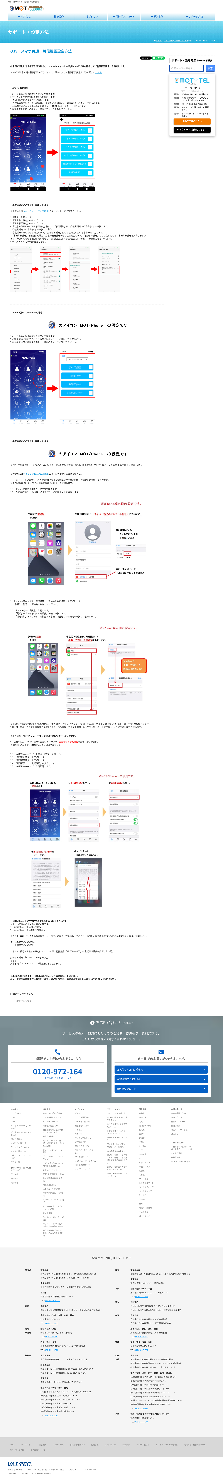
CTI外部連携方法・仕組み (53, 1174)
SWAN (141, 1133)
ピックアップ (144, 1162)
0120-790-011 (51, 1336)
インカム (78, 1129)
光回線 (77, 1113)
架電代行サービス (82, 1146)
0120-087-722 (141, 1336)
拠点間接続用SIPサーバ (84, 1165)
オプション (91, 16)
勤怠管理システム (82, 1125)
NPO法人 (143, 1146)
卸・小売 (142, 1195)
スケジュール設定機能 (52, 1188)
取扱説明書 (175, 1157)
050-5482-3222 (52, 1300)
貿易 (141, 1203)
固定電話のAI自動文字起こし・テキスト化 (53, 1131)
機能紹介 (58, 16)
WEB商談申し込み (178, 1113)
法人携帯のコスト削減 (116, 1151)
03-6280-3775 (51, 1415)
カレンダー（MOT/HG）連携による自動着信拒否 (53, 1225)
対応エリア (175, 1133)
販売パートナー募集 (179, 1129)
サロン (142, 1142)
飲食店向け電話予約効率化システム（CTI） (117, 1168)
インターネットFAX (51, 1121)
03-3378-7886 (141, 1296)
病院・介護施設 (145, 1207)
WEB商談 (126, 1444)
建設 (141, 1121)
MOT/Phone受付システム (85, 1161)
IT (140, 1158)
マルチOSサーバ (81, 1157)
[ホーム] (27, 10)
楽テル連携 (47, 1213)
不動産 (142, 1113)
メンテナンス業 (145, 1191)
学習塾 (142, 1199)
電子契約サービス (37, 1450)
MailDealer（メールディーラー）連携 (53, 1207)
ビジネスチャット (50, 1169)
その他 (142, 1175)
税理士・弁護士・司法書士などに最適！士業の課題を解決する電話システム (117, 1159)
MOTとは (25, 16)
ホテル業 (142, 1117)
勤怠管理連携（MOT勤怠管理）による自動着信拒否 (53, 1233)
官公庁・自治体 (145, 1125)
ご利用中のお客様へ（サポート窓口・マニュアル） (182, 1147)
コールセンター (145, 1216)
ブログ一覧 (15, 1162)
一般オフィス (144, 1166)
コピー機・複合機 (82, 1121)
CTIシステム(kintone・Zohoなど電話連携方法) (53, 1164)
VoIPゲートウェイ (82, 1169)
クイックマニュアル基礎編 (36, 211)
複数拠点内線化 (49, 1184)
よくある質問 (176, 1153)
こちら (98, 72)
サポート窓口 (195, 16)
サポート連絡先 (143, 1444)
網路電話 (14, 1178)
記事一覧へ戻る (23, 1000)
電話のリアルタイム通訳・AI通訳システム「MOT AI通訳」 (53, 1143)
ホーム (12, 1444)
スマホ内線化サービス (52, 1117)
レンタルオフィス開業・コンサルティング (117, 1132)
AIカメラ (78, 1133)
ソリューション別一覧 (116, 1113)
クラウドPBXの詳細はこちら (191, 129)
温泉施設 (142, 1154)
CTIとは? (14, 1117)
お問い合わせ (176, 1117)
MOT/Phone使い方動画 (52, 1113)
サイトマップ (26, 1444)
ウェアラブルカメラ (83, 1138)
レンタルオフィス (146, 1183)
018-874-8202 (51, 1323)
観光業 (142, 1129)
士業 (141, 1150)
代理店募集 (175, 1125)
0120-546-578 (141, 1408)
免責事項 (94, 1444)
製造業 (142, 1170)
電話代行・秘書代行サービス (196, 1444)
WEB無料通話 (80, 1142)
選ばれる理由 (16, 1139)
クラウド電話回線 (82, 1117)
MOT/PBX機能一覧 (18, 1143)
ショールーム (58, 1444)
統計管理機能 (48, 1136)
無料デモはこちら (191, 121)
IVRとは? (14, 1121)
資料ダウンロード (125, 16)
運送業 (142, 1138)
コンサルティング (146, 1187)
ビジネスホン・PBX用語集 (166, 1444)
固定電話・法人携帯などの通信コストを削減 (117, 1145)
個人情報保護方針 (77, 1444)
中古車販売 (143, 1211)
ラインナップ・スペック (21, 1147)
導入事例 (158, 16)
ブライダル (143, 1179)
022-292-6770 (51, 1350)
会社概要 (42, 1444)
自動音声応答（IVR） (51, 1125)
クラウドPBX (16, 1113)
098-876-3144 (141, 1421)
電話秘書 (14, 1182)
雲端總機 (14, 1174)
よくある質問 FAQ (19, 1151)
